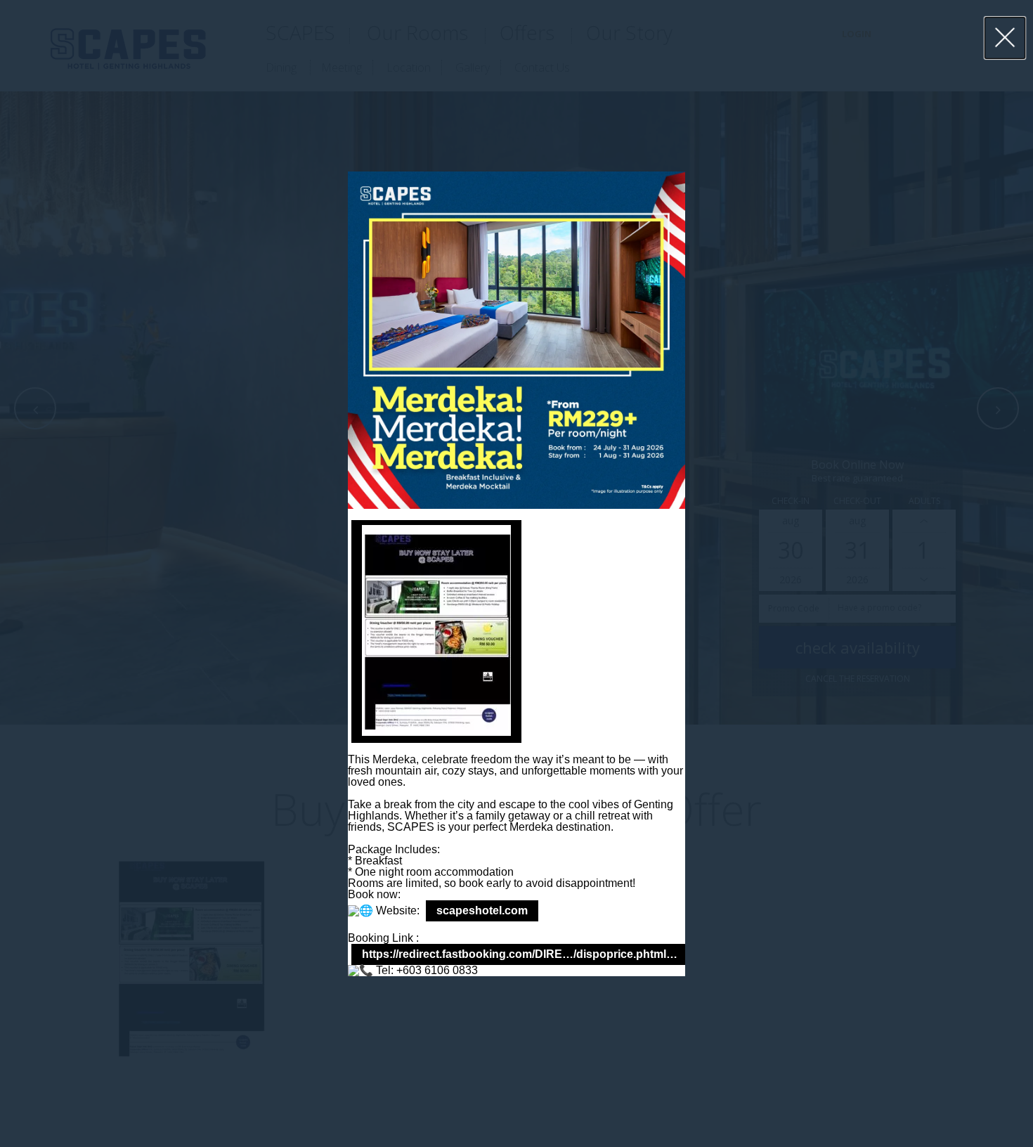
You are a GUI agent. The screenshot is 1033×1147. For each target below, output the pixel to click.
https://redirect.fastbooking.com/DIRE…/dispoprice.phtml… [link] (519, 954)
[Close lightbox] (1005, 38)
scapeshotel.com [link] (482, 910)
